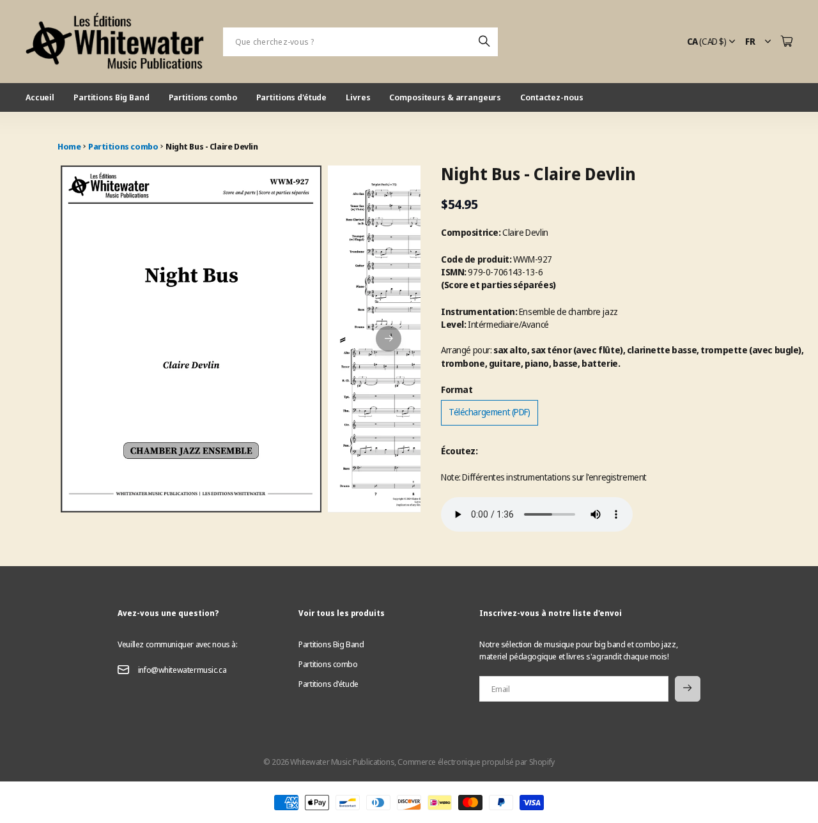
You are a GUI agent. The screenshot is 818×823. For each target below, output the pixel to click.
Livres (358, 97)
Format (456, 389)
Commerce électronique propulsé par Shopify (475, 761)
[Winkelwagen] (786, 41)
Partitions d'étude (291, 97)
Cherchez (485, 41)
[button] (388, 338)
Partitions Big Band (111, 97)
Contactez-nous (551, 97)
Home (69, 146)
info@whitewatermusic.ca (182, 669)
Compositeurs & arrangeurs (445, 97)
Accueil (40, 97)
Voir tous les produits (341, 613)
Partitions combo (203, 97)
